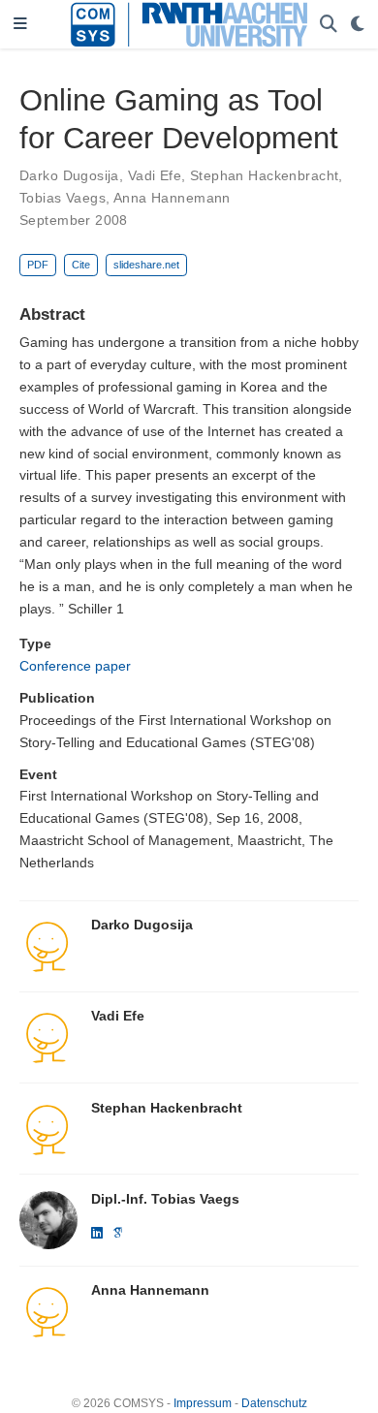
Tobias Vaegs (62, 197)
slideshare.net (146, 264)
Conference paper (75, 666)
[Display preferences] (357, 25)
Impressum (202, 1403)
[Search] (328, 25)
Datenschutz (274, 1403)
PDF (37, 264)
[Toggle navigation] (20, 25)
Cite (81, 264)
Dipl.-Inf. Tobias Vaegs (165, 1199)
